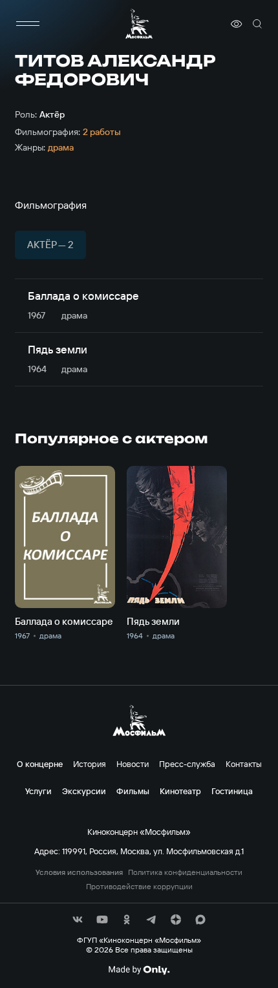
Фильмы (132, 791)
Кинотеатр (180, 791)
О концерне (40, 764)
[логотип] (139, 23)
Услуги (38, 791)
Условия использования (79, 872)
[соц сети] (77, 919)
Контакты (244, 764)
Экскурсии (84, 791)
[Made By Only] (138, 970)
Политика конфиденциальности (185, 872)
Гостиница (232, 791)
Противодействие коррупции (139, 886)
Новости (132, 764)
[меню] (28, 24)
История (89, 764)
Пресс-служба (187, 764)
